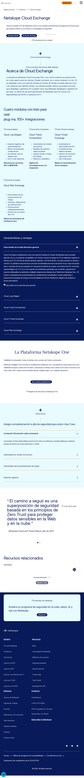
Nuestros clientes (10, 726)
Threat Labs (36, 675)
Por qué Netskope (10, 646)
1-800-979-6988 (38, 703)
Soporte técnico (38, 669)
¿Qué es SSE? (9, 669)
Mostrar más (42, 583)
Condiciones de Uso (54, 756)
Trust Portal (36, 680)
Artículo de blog (29, 36)
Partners (7, 732)
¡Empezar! (67, 3)
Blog (34, 646)
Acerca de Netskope (11, 697)
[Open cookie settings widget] (3, 774)
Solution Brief (13, 36)
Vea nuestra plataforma (41, 382)
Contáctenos (36, 697)
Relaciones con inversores (13, 715)
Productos (22, 9)
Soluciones (8, 657)
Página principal (9, 9)
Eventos (7, 709)
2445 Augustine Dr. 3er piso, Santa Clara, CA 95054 (42, 709)
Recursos (36, 639)
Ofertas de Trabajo (11, 703)
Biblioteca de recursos (40, 657)
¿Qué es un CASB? (11, 686)
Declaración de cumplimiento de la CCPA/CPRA (21, 761)
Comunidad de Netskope (41, 652)
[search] (76, 3)
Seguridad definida (39, 663)
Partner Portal (9, 738)
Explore (7, 639)
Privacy (6, 756)
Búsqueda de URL (39, 686)
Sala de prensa (9, 720)
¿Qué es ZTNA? (9, 680)
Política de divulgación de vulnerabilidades (28, 756)
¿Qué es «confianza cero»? (14, 675)
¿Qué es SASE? (9, 663)
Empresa (7, 691)
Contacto (35, 691)
